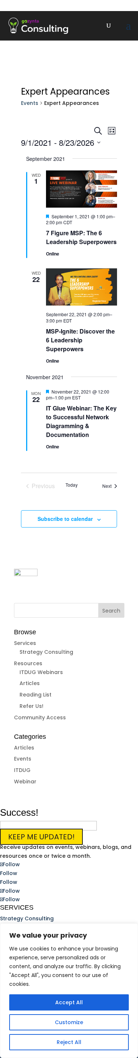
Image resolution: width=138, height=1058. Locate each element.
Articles (30, 683)
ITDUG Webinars (41, 672)
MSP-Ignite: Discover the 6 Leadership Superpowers (80, 340)
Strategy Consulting (46, 652)
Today (72, 485)
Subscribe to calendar (65, 518)
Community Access (40, 717)
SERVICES (16, 907)
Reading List (36, 694)
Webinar (25, 781)
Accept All (69, 1002)
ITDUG (22, 770)
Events (29, 103)
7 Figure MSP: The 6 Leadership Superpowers (81, 237)
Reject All (69, 1042)
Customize (69, 1022)
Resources (28, 663)
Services (25, 643)
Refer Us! (31, 706)
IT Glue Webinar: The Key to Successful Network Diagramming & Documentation (81, 421)
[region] (69, 990)
